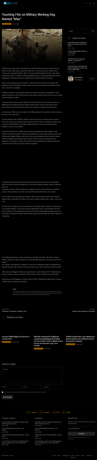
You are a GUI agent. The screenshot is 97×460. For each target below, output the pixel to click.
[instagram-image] (72, 87)
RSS (58, 412)
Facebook (34, 412)
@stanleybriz (78, 78)
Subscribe (81, 434)
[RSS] (54, 412)
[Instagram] (89, 3)
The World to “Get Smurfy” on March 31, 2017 (14, 311)
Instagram (47, 412)
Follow (92, 79)
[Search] (93, 31)
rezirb (14, 289)
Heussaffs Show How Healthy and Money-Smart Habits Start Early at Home (77, 44)
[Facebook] (28, 412)
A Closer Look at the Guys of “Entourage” (83, 311)
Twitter (68, 412)
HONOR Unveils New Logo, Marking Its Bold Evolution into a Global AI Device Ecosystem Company (80, 338)
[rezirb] (6, 292)
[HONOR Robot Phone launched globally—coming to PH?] (92, 60)
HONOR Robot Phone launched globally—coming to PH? (76, 60)
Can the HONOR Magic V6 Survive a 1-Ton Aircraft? (16, 337)
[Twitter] (93, 3)
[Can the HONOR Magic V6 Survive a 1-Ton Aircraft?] (92, 53)
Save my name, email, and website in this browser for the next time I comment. (25, 392)
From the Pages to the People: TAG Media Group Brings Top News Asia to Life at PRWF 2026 (77, 68)
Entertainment (6, 24)
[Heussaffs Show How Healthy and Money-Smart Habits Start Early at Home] (92, 45)
